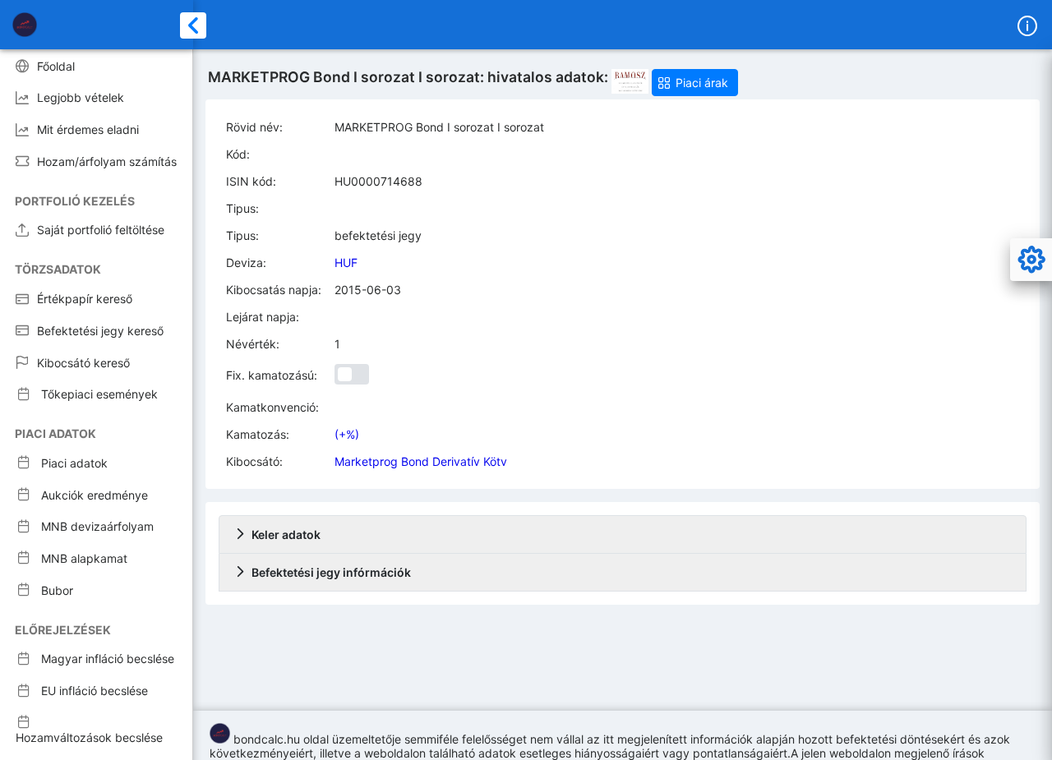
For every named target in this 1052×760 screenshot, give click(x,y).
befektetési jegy (378, 235)
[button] (695, 82)
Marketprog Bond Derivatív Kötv (421, 461)
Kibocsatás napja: (273, 290)
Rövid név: (254, 127)
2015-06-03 (368, 290)
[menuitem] (96, 65)
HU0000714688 (378, 181)
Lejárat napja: (262, 317)
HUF (346, 262)
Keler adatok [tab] (286, 534)
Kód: (238, 154)
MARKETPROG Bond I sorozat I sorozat (439, 127)
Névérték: (252, 344)
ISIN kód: (251, 181)
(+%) (347, 434)
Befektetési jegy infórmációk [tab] (331, 572)
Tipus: (242, 208)
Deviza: (246, 262)
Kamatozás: (257, 434)
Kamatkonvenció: (272, 407)
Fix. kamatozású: (271, 375)
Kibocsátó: (254, 461)
